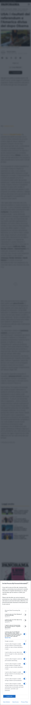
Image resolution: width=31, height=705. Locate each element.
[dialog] (15, 642)
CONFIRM (9, 696)
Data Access (15, 702)
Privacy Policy (24, 702)
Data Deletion (6, 702)
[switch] (25, 615)
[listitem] (15, 611)
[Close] (27, 583)
